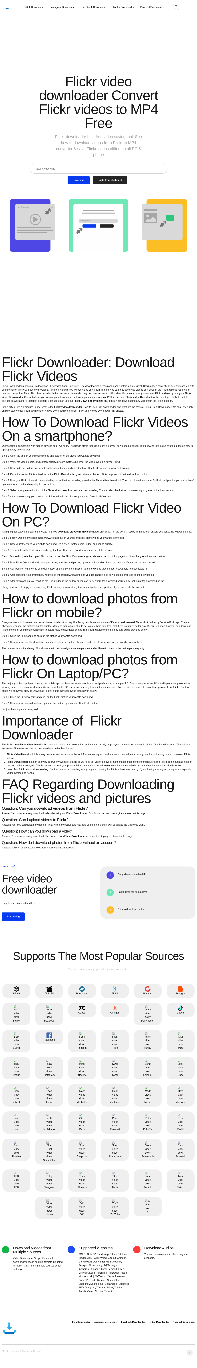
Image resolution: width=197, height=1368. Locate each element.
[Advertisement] (98, 38)
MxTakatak (49, 1129)
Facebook (49, 1039)
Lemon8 (147, 1075)
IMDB (180, 1048)
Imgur (16, 1075)
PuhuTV (147, 1129)
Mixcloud (180, 1102)
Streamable (147, 1156)
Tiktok (115, 1187)
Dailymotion (147, 1020)
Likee (181, 1075)
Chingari (115, 1012)
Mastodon (115, 1102)
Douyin (181, 1012)
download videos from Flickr (74, 531)
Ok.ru (82, 1129)
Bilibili (115, 993)
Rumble (16, 1156)
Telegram (49, 1187)
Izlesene (82, 1075)
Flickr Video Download (20, 754)
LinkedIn (16, 1102)
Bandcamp (82, 993)
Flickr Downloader (75, 836)
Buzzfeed (49, 1020)
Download (78, 180)
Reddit (180, 1129)
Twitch (180, 1187)
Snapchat (82, 1156)
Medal (147, 1102)
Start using (13, 916)
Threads (82, 1187)
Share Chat (49, 1160)
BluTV (16, 1020)
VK (82, 1214)
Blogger (180, 993)
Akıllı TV (49, 993)
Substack (180, 1156)
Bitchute (147, 993)
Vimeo (49, 1214)
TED (16, 1187)
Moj (16, 1129)
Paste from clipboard (110, 180)
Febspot (82, 1048)
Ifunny (147, 1048)
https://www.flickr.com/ (50, 538)
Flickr (115, 1048)
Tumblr (147, 1187)
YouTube (115, 1214)
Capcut (82, 1012)
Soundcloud (115, 1156)
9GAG (16, 993)
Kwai (115, 1075)
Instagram (49, 1075)
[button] (178, 7)
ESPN (16, 1048)
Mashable (82, 1102)
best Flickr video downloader (30, 744)
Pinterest (115, 1129)
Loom (49, 1102)
